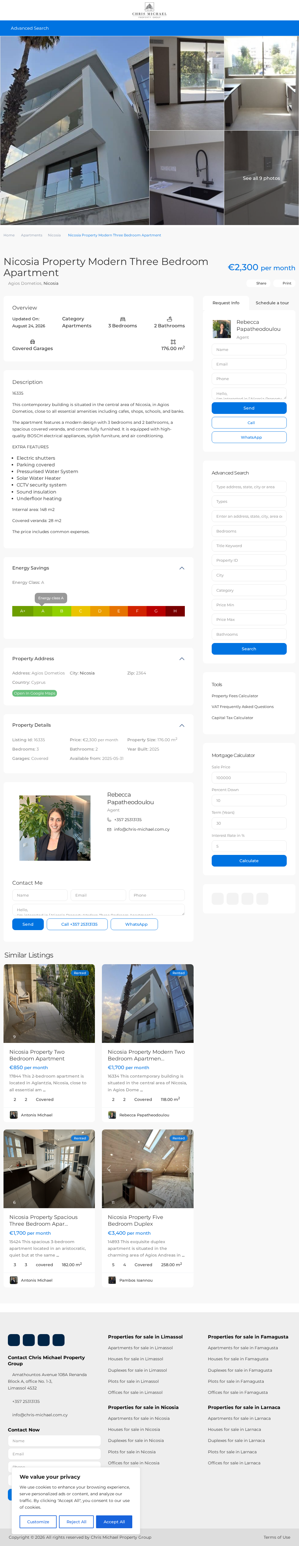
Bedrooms (226, 531)
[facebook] (218, 899)
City (220, 575)
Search (249, 648)
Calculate (249, 860)
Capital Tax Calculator (232, 717)
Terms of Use (277, 1537)
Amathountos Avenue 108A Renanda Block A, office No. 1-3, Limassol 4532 (47, 1381)
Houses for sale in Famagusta (238, 1358)
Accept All (114, 1521)
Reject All (76, 1521)
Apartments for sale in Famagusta (243, 1347)
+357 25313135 (128, 819)
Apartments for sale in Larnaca (239, 1418)
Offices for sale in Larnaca (234, 1463)
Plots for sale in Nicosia (132, 1451)
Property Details (31, 725)
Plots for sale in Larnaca (232, 1451)
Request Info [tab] (226, 302)
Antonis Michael (37, 1115)
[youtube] (247, 899)
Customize (38, 1521)
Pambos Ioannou (136, 1280)
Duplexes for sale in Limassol (137, 1370)
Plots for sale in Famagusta (236, 1381)
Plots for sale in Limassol (133, 1381)
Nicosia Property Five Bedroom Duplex (135, 1220)
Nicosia (54, 235)
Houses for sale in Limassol (135, 1358)
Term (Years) (223, 812)
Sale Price (221, 767)
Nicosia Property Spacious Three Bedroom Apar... (43, 1220)
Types (221, 501)
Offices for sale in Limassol (135, 1392)
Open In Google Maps (34, 693)
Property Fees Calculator (235, 695)
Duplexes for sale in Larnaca (236, 1440)
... (44, 1089)
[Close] (134, 1472)
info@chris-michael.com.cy (142, 829)
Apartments (31, 235)
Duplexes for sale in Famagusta (240, 1370)
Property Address (33, 658)
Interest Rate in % (228, 835)
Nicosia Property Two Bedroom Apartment (37, 1055)
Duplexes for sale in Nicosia (136, 1440)
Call (79, 924)
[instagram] (262, 899)
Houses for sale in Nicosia (134, 1429)
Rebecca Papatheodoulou (144, 1115)
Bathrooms (227, 634)
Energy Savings (30, 568)
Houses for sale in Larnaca (234, 1429)
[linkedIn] (233, 899)
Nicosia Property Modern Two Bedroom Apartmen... (146, 1055)
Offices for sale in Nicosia (133, 1463)
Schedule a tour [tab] (272, 302)
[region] (76, 1500)
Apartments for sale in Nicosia (139, 1418)
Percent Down (225, 789)
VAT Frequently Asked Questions (243, 706)
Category (225, 590)
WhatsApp (136, 924)
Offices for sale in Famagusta (238, 1392)
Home (9, 235)
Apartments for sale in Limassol (140, 1347)
